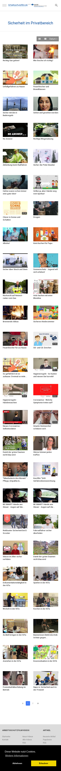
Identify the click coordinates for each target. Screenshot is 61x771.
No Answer (8, 139)
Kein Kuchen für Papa (42, 243)
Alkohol (6, 243)
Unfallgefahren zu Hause (14, 86)
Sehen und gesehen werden (45, 113)
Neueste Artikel (49, 737)
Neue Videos (28, 737)
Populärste (47, 740)
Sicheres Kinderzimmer (43, 321)
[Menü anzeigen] (4, 6)
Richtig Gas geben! (11, 60)
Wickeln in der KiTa (11, 609)
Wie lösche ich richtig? (43, 60)
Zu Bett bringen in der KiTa (14, 635)
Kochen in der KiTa (41, 609)
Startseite (6, 737)
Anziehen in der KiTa (12, 661)
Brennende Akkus (11, 321)
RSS (24, 743)
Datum (52, 39)
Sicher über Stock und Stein (15, 269)
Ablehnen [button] (17, 763)
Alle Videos (27, 740)
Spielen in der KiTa (41, 583)
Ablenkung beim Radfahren (15, 165)
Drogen (36, 217)
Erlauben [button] (43, 763)
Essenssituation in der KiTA (45, 661)
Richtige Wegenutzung (43, 139)
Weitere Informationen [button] (16, 755)
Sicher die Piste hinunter (44, 165)
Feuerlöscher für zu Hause (15, 348)
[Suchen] (56, 5)
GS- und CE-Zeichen (42, 348)
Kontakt (5, 740)
